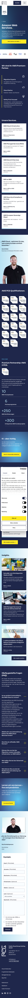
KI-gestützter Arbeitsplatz (8, 972)
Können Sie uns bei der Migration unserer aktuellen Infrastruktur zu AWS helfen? (11, 752)
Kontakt (17, 2)
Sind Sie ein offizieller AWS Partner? (10, 743)
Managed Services (6, 974)
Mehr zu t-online (7, 650)
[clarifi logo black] (7, 54)
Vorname (6, 869)
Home (4, 21)
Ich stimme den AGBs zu (13, 917)
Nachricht (6, 900)
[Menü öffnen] (24, 2)
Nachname (7, 875)
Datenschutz (5, 982)
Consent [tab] (5, 473)
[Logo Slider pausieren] (24, 54)
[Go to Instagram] (7, 993)
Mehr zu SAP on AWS (8, 188)
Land (5, 893)
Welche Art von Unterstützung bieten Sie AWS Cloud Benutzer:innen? (12, 733)
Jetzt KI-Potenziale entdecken (11, 454)
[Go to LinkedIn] (2, 993)
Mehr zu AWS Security (9, 206)
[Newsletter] (10, 993)
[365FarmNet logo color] (20, 54)
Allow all (14, 518)
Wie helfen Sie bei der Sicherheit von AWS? (12, 761)
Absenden (8, 929)
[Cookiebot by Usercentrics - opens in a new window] (20, 469)
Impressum (4, 985)
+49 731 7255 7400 (14, 961)
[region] (11, 54)
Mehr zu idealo (7, 585)
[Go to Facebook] (5, 993)
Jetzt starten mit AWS (13, 41)
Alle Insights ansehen (9, 542)
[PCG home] (4, 3)
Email (5, 863)
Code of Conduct (6, 988)
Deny (14, 527)
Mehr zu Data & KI (7, 170)
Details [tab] (14, 473)
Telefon (6, 887)
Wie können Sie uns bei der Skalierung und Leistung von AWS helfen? (11, 770)
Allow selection (14, 523)
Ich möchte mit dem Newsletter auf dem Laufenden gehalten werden (15, 923)
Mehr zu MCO (6, 151)
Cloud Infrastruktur (6, 968)
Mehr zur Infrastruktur (9, 135)
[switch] (24, 502)
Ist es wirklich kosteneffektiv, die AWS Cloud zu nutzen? (11, 696)
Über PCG (4, 978)
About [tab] (23, 473)
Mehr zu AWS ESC (7, 224)
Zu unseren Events (8, 803)
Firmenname (7, 881)
